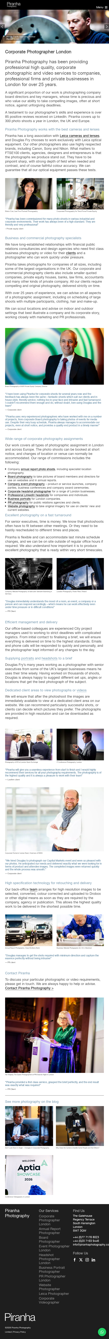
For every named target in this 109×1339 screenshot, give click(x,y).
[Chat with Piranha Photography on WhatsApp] (102, 1332)
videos (82, 690)
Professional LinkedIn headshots (28, 495)
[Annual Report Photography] (80, 559)
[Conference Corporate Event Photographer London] (54, 999)
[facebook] (74, 1260)
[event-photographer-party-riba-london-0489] (80, 916)
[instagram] (87, 1260)
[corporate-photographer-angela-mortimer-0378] (28, 730)
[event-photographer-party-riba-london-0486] (28, 916)
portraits (27, 658)
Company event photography (26, 484)
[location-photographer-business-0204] (54, 789)
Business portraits (19, 499)
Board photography (20, 476)
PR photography (18, 502)
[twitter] (81, 1260)
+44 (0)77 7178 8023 (86, 1237)
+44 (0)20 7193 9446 (86, 1241)
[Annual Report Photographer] (80, 179)
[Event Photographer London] (80, 730)
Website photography (21, 506)
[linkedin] (93, 1260)
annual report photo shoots (38, 469)
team (33, 889)
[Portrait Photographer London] (28, 179)
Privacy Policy (19, 1332)
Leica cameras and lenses (79, 136)
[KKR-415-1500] (54, 329)
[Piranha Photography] (13, 4)
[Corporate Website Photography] (28, 559)
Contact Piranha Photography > (29, 988)
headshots (49, 658)
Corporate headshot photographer (29, 491)
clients (71, 253)
